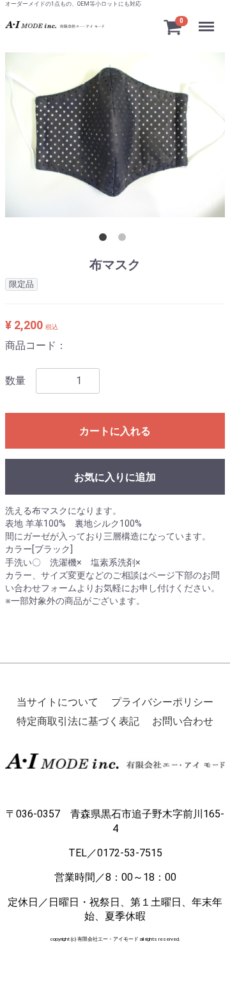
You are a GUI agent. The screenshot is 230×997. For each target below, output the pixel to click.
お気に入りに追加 (115, 477)
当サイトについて (57, 702)
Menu (207, 19)
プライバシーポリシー (162, 702)
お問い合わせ (182, 722)
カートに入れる (115, 431)
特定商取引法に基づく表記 (78, 722)
